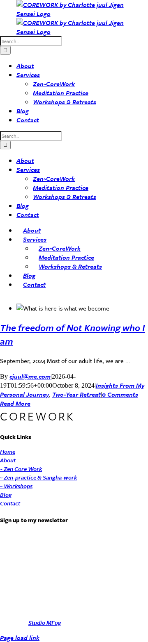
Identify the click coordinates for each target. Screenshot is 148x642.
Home (7, 451)
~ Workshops (16, 486)
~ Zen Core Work (21, 468)
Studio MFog (44, 622)
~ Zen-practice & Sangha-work (38, 477)
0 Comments (120, 394)
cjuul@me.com (30, 376)
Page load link (19, 637)
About (8, 460)
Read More (15, 403)
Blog (6, 494)
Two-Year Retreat (76, 394)
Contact (10, 503)
